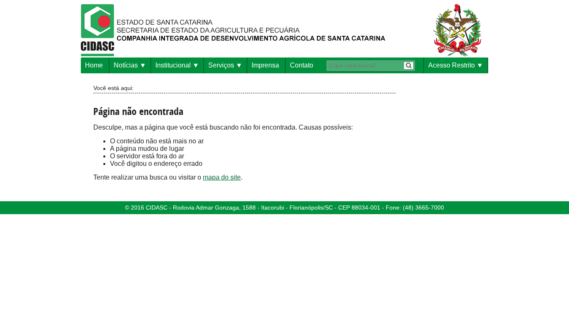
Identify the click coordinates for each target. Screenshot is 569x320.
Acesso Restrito (451, 65)
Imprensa (265, 65)
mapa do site (222, 177)
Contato (301, 65)
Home (94, 65)
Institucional (173, 65)
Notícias (126, 65)
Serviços (221, 65)
